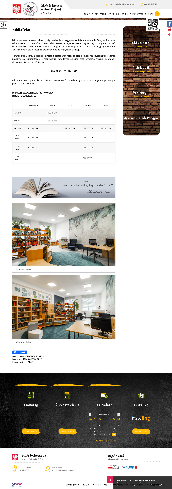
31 (95, 437)
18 (100, 431)
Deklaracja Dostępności (132, 13)
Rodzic (103, 13)
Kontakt (149, 13)
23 (90, 434)
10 (95, 428)
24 (95, 434)
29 (118, 434)
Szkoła (87, 13)
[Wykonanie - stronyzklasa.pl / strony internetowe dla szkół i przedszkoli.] (17, 485)
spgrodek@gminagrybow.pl (122, 4)
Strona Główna (72, 484)
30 (90, 437)
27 (109, 434)
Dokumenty (113, 13)
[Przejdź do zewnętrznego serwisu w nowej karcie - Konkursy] (30, 395)
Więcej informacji (31, 431)
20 (109, 431)
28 (114, 434)
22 (118, 431)
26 (104, 434)
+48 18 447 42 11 (152, 4)
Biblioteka (21, 29)
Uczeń (95, 13)
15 (118, 428)
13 (109, 428)
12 (104, 428)
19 (104, 431)
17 (95, 431)
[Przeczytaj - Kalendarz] (104, 395)
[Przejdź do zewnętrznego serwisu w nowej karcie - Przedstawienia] (67, 395)
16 (90, 431)
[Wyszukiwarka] (157, 13)
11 (100, 428)
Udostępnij (21, 352)
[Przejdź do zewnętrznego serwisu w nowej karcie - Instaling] (141, 395)
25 (100, 434)
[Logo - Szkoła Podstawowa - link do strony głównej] (37, 8)
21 (114, 431)
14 (114, 428)
